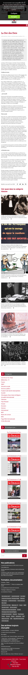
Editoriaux (22, 598)
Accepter (14, 17)
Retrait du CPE (4, 652)
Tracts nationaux (21, 600)
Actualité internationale (7, 397)
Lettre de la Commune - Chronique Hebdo (10, 598)
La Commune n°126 (14, 527)
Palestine (3, 399)
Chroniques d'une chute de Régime (11, 395)
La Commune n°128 (14, 480)
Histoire (3, 408)
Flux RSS (15, 663)
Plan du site (15, 666)
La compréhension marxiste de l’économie (10, 587)
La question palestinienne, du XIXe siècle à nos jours (12, 565)
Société (3, 393)
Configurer (14, 13)
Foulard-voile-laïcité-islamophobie (10, 391)
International (4, 410)
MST (2, 412)
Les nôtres (23, 596)
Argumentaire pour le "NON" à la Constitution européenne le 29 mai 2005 (10, 649)
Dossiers (3, 406)
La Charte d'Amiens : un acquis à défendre (10, 630)
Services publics (5, 388)
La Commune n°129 (14, 456)
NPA (2, 417)
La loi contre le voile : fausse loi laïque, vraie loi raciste (12, 636)
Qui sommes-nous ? (6, 596)
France (3, 382)
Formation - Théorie (5, 582)
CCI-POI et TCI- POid (7, 378)
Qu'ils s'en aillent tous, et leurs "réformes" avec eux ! (12, 654)
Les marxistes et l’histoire (6, 591)
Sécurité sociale (5, 386)
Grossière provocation (5, 646)
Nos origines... (4, 634)
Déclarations (4, 600)
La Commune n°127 (14, 503)
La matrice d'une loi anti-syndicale (8, 632)
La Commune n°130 (14, 432)
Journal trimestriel (15, 596)
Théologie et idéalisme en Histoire (8, 589)
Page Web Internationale (8, 419)
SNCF (2, 384)
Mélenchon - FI (5, 380)
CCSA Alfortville (5, 421)
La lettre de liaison (12, 600)
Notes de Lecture (6, 414)
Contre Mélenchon (5, 567)
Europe (3, 404)
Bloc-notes (4, 603)
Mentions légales (15, 664)
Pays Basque (4, 401)
